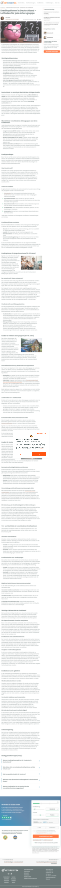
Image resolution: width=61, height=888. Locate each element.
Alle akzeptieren (39, 454)
